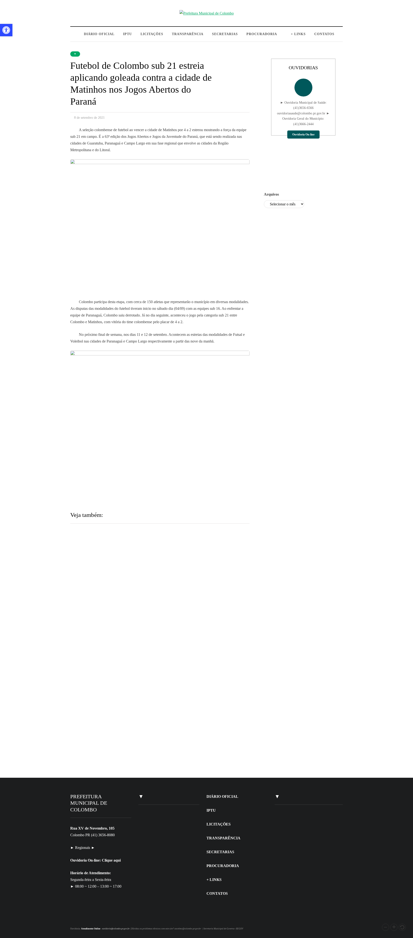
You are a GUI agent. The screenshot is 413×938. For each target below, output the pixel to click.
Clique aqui (111, 860)
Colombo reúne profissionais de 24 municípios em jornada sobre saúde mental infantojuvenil (195, 572)
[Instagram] (77, 918)
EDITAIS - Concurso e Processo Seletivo (168, 896)
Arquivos (271, 194)
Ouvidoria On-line (303, 134)
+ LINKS (298, 34)
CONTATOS (324, 34)
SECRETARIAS (225, 34)
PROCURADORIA (261, 34)
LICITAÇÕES (152, 34)
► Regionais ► (82, 848)
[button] (385, 927)
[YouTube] (88, 918)
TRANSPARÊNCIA (187, 34)
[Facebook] (83, 918)
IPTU (127, 34)
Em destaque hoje (103, 701)
